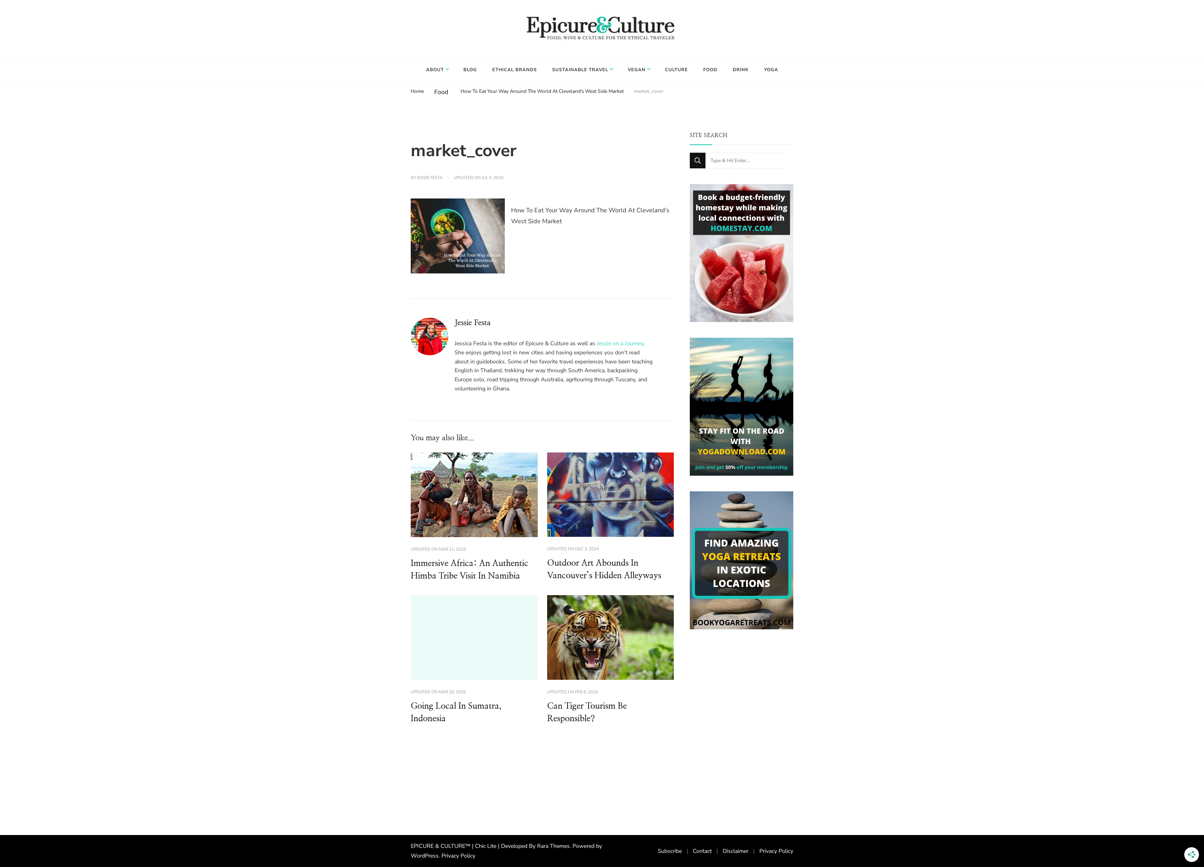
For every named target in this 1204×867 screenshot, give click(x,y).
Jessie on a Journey (620, 343)
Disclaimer (735, 851)
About (435, 69)
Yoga (771, 69)
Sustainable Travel (580, 69)
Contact (702, 851)
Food (710, 69)
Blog (470, 69)
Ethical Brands (514, 69)
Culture (676, 69)
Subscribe (670, 851)
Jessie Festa (430, 178)
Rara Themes (553, 846)
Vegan (637, 69)
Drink (741, 69)
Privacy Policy (458, 855)
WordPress (425, 855)
